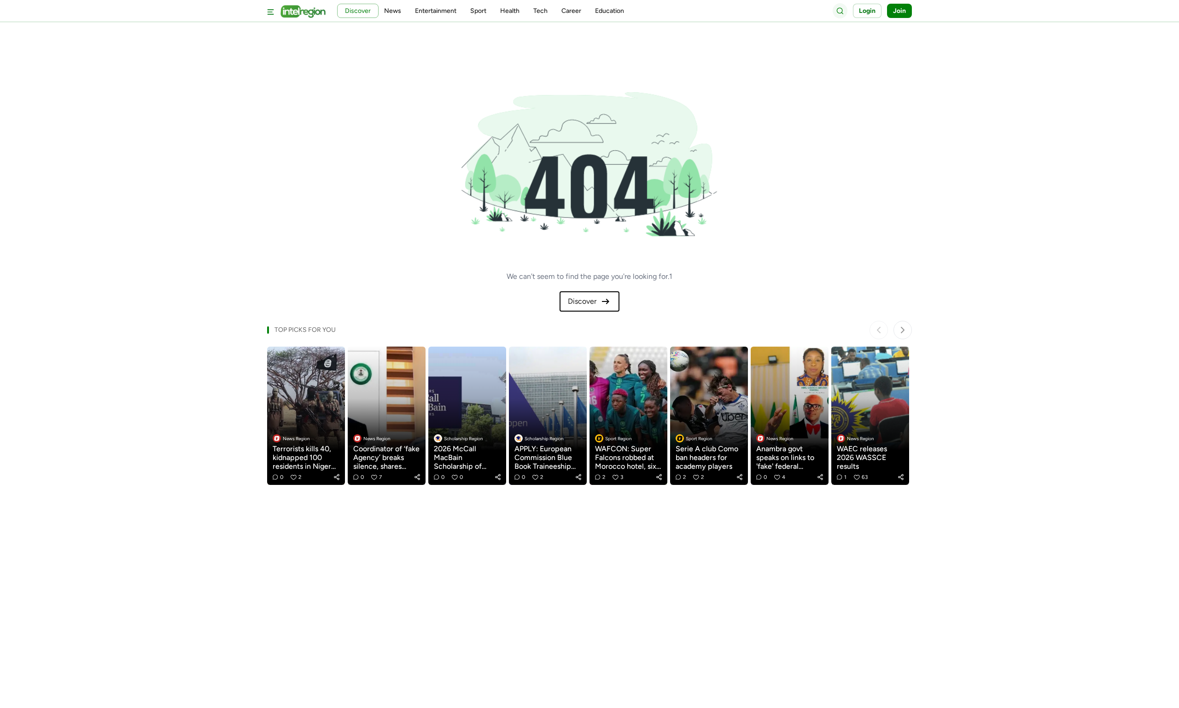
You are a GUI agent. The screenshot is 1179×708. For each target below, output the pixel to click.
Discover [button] (358, 11)
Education (609, 11)
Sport (478, 11)
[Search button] (840, 10)
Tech (540, 11)
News (392, 11)
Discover (582, 301)
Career (571, 11)
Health (509, 11)
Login (867, 11)
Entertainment (435, 11)
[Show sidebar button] (270, 10)
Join (899, 11)
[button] (336, 477)
